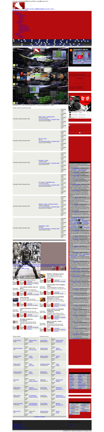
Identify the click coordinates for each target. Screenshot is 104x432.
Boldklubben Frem (50, 182)
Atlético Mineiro (33, 340)
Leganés (31, 357)
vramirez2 (72, 388)
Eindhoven (58, 373)
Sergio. (76, 236)
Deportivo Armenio (53, 204)
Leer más (30, 281)
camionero (76, 289)
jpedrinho (72, 379)
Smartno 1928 (59, 379)
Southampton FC (51, 116)
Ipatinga (31, 341)
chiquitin (76, 204)
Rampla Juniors (59, 340)
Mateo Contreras (44, 356)
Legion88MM (84, 411)
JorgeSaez (72, 411)
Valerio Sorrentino (17, 372)
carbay (76, 180)
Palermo (31, 373)
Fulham (80, 376)
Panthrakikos (42, 225)
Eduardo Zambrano (18, 348)
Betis (57, 357)
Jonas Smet (16, 379)
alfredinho (72, 408)
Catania (46, 160)
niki (62, 293)
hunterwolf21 (73, 405)
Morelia (58, 348)
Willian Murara (17, 387)
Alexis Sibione (43, 403)
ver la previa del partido (45, 119)
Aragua (30, 412)
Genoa (30, 356)
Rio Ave (41, 138)
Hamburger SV (59, 389)
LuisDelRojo (76, 168)
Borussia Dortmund (60, 397)
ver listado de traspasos (39, 416)
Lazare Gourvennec (18, 403)
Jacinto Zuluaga (17, 340)
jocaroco (72, 377)
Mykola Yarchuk (44, 411)
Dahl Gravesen (17, 395)
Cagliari (58, 365)
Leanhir (72, 385)
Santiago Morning (33, 381)
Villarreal (58, 372)
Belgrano (58, 403)
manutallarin (76, 211)
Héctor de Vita (16, 411)
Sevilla (57, 412)
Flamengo (31, 387)
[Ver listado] (65, 240)
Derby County (42, 116)
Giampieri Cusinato (45, 364)
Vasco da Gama (32, 349)
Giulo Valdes (43, 387)
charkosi (72, 383)
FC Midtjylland (32, 395)
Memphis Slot (43, 372)
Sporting (58, 356)
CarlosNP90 (83, 405)
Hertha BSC (59, 387)
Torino (30, 364)
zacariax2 (76, 252)
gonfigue (83, 408)
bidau (71, 376)
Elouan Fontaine (17, 356)
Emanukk (36, 294)
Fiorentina (41, 160)
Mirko (71, 414)
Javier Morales (43, 340)
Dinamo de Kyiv (82, 385)
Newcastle (31, 365)
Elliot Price (43, 379)
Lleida (79, 382)
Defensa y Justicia (43, 204)
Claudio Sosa (43, 395)
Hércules (58, 381)
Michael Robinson (25, 268)
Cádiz (57, 364)
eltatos (76, 197)
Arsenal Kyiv (59, 341)
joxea (71, 382)
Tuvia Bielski (76, 175)
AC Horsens (42, 182)
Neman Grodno (82, 383)
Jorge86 (63, 281)
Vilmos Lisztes (16, 364)
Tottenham (80, 380)
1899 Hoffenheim (33, 404)
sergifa (36, 305)
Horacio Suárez (44, 348)
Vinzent (72, 380)
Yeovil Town (59, 349)
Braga (45, 138)
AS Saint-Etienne (33, 403)
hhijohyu (76, 239)
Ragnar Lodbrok (76, 184)
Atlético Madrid (82, 374)
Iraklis (47, 225)
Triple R (72, 374)
